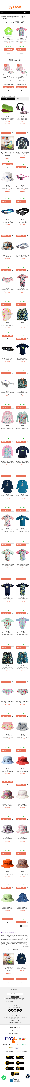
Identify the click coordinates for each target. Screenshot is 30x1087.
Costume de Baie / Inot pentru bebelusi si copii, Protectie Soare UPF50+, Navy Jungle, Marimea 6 (7, 599)
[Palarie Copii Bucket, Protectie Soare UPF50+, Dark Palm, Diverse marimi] (7, 177)
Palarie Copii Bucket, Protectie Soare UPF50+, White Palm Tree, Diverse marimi (22, 805)
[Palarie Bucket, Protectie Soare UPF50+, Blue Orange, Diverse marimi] (7, 246)
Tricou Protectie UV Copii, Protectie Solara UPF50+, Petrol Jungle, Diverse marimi (22, 530)
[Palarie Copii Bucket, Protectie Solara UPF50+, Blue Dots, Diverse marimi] (22, 898)
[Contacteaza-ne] (21, 12)
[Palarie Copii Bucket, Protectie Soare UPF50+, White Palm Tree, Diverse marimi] (22, 795)
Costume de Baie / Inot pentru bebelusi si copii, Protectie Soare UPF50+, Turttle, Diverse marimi (22, 599)
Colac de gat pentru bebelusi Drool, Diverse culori (8, 40)
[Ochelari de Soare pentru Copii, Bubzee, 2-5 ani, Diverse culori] (7, 211)
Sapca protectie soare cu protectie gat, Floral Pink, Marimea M (7, 324)
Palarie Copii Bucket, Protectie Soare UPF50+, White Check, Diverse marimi (22, 839)
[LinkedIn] (15, 1010)
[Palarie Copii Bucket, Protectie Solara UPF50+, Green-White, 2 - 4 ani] (7, 898)
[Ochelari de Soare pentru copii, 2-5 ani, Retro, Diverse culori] (22, 211)
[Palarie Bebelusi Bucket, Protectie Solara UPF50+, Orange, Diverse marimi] (7, 863)
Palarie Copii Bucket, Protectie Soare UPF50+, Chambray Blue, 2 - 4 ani (8, 770)
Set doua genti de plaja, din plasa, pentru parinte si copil (7, 153)
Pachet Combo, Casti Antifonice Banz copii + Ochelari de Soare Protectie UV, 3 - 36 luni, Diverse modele (22, 118)
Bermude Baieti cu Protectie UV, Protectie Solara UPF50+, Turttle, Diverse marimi (22, 324)
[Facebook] (9, 1010)
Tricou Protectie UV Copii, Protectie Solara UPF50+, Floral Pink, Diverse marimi (7, 530)
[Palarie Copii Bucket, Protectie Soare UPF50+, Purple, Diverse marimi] (7, 829)
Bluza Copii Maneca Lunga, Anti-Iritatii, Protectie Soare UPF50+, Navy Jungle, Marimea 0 (21, 968)
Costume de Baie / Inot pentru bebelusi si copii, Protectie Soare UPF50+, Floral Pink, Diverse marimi (22, 290)
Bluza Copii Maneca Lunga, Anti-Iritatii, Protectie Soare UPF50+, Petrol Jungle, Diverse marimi (22, 496)
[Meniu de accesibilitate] (28, 1076)
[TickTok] (18, 1010)
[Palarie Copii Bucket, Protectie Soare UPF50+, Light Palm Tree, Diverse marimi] (22, 726)
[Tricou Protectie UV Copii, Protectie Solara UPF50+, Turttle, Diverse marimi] (22, 349)
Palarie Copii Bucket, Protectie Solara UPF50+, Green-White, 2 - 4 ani (7, 908)
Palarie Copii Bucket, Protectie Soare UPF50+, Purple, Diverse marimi (7, 839)
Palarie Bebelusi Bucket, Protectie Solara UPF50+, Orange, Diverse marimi (7, 873)
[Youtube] (12, 1010)
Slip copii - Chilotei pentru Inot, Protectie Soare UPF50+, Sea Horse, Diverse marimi (7, 702)
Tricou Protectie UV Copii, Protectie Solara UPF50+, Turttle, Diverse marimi (22, 359)
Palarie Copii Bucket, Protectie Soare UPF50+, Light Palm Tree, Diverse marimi (22, 736)
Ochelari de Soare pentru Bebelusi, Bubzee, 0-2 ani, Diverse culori (22, 256)
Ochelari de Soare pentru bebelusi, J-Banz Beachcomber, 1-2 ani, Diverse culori (7, 393)
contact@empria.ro (16, 1022)
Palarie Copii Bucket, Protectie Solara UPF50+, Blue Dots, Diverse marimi (22, 908)
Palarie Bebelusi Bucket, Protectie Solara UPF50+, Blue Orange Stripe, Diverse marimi (22, 873)
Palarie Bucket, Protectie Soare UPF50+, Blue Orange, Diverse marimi (7, 256)
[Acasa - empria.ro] (15, 7)
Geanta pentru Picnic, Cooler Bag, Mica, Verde (22, 393)
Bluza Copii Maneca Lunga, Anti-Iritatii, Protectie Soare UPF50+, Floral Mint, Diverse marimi (22, 427)
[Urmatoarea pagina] (27, 926)
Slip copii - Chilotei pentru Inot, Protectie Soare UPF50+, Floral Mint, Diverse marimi (22, 702)
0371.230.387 (16, 1020)
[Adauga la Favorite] (8, 52)
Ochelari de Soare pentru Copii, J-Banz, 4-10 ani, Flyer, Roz (22, 187)
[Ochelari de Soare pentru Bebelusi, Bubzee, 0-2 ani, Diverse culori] (22, 246)
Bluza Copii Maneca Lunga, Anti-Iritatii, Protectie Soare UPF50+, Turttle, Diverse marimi (22, 462)
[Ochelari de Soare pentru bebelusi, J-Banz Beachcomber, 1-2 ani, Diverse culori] (7, 383)
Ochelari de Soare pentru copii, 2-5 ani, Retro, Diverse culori (22, 221)
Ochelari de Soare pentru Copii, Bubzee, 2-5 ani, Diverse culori (7, 221)
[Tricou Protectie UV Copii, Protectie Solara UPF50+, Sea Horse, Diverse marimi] (21, 31)
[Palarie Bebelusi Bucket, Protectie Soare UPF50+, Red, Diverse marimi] (22, 760)
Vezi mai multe (26, 946)
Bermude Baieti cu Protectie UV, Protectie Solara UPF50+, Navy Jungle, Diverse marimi (7, 667)
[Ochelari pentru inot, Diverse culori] (7, 349)
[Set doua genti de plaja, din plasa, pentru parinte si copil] (7, 143)
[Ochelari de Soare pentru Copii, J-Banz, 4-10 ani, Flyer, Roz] (22, 177)
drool (8, 38)
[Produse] (2, 13)
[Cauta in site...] (28, 12)
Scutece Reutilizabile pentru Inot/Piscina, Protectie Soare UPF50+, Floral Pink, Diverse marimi (7, 736)
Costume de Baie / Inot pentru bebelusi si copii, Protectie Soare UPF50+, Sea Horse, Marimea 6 (22, 633)
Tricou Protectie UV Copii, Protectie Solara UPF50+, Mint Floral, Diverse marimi (7, 564)
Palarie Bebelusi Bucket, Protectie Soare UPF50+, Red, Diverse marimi (22, 770)
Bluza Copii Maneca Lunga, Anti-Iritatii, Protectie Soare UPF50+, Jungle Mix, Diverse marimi (22, 153)
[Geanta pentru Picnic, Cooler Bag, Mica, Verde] (22, 383)
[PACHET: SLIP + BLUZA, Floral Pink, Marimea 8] (8, 69)
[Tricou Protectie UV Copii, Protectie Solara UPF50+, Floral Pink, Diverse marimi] (7, 520)
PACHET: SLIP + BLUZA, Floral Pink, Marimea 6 (21, 78)
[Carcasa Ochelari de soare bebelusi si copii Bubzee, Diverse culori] (7, 108)
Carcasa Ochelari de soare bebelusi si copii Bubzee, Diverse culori (7, 118)
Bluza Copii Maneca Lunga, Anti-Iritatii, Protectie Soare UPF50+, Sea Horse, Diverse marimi (7, 462)
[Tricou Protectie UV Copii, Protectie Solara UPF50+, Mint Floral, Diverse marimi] (7, 554)
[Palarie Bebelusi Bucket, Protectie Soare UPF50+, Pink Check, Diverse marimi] (7, 795)
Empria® (7, 151)
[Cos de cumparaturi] (25, 12)
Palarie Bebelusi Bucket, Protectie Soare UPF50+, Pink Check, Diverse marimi (7, 805)
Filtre (8, 98)
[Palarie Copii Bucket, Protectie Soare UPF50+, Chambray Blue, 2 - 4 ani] (7, 760)
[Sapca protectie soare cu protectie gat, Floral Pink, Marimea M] (7, 314)
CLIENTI (14, 1030)
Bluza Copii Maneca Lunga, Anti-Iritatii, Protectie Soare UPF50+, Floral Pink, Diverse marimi (7, 427)
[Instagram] (20, 1010)
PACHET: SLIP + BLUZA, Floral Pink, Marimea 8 (8, 78)
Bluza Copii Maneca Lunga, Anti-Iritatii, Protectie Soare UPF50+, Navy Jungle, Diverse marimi (7, 496)
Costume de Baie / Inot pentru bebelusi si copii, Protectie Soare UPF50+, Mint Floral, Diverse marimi (7, 633)
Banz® (21, 38)
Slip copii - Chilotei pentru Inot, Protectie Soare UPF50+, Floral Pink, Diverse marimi (7, 290)
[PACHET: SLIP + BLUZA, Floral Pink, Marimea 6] (21, 69)
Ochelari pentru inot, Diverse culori (7, 359)
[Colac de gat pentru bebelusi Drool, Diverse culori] (8, 31)
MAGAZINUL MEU (14, 1027)
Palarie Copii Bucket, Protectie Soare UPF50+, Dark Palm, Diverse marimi (7, 187)
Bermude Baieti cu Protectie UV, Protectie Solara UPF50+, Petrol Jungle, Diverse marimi (22, 667)
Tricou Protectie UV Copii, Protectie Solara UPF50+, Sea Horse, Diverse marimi (21, 40)
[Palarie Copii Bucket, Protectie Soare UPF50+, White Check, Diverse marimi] (22, 829)
